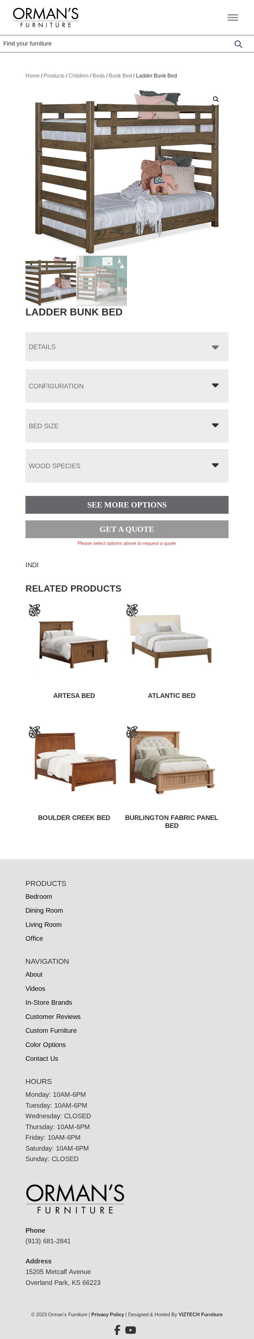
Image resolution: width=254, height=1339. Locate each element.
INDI (32, 565)
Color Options (45, 1044)
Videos (35, 988)
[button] (216, 99)
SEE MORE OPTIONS (127, 505)
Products (54, 76)
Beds (99, 76)
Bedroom (38, 896)
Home (32, 76)
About (34, 974)
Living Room (43, 924)
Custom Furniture (51, 1030)
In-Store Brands (48, 1002)
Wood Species (54, 466)
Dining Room (44, 910)
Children (78, 76)
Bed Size (44, 426)
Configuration (56, 386)
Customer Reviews (53, 1016)
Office (34, 938)
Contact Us (41, 1058)
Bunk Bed (120, 76)
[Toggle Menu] (233, 17)
